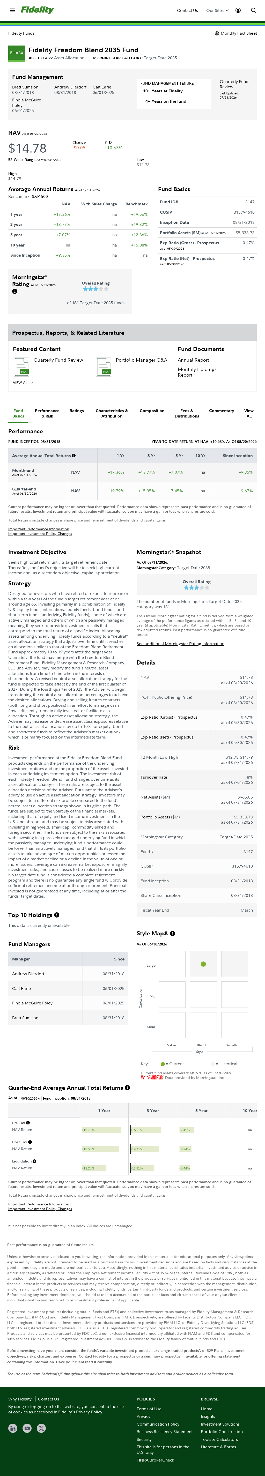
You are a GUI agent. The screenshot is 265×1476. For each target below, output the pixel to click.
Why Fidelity (20, 1399)
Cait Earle (102, 87)
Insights (208, 1416)
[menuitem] (12, 10)
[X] (41, 1428)
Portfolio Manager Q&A (141, 360)
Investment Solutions (220, 1424)
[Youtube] (27, 1428)
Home (206, 1409)
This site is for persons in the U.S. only (163, 1449)
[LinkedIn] (12, 1428)
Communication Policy (158, 1424)
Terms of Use (149, 1409)
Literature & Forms (218, 1447)
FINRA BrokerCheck (155, 1460)
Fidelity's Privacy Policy (80, 1412)
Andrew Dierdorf (70, 87)
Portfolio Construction (222, 1431)
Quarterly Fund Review (234, 84)
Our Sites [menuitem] (215, 10)
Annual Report (193, 360)
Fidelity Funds (21, 33)
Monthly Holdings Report (197, 372)
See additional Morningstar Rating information (180, 643)
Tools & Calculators (219, 1439)
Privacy (143, 1416)
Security (144, 1439)
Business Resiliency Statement (165, 1431)
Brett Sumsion (25, 87)
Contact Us (187, 10)
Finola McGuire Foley (26, 102)
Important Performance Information (38, 528)
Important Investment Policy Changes (40, 533)
